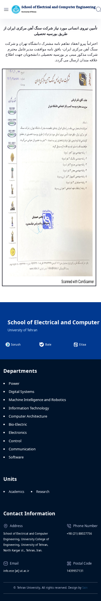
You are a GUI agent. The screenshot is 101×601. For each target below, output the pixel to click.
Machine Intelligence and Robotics (37, 399)
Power (14, 383)
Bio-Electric (18, 424)
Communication (22, 448)
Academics (16, 492)
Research (42, 492)
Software (16, 457)
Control (15, 440)
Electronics (18, 432)
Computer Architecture (28, 416)
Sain (85, 588)
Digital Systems (21, 391)
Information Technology (29, 408)
